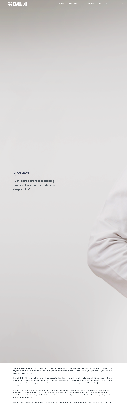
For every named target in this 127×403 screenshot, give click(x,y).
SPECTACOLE (102, 3)
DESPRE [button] (69, 3)
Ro (123, 3)
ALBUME (61, 3)
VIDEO (76, 3)
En (119, 3)
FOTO (82, 3)
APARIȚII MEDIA (91, 3)
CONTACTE (113, 3)
